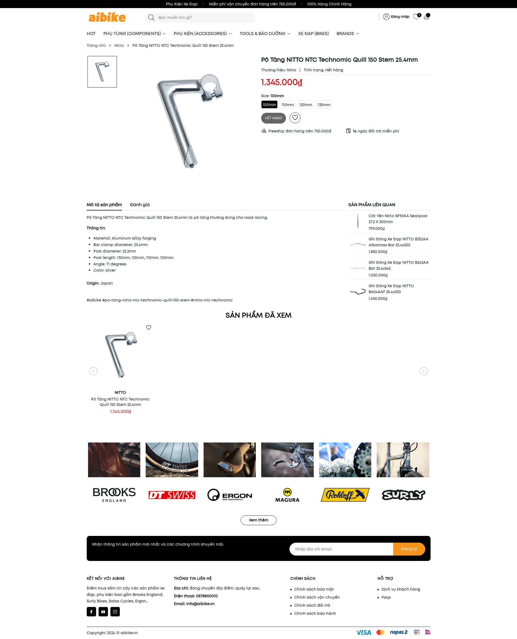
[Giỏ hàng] (427, 16)
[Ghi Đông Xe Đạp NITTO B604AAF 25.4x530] (358, 291)
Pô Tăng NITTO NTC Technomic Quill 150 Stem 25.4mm (120, 401)
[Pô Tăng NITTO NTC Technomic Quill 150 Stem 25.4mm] (120, 355)
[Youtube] (103, 611)
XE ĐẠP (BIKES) (313, 33)
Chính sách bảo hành (315, 613)
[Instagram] (115, 611)
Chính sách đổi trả (312, 605)
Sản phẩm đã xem (259, 315)
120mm (305, 104)
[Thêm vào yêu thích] (295, 118)
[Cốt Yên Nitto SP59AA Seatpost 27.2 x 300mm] (358, 221)
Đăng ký (409, 549)
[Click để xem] (189, 123)
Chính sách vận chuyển (317, 597)
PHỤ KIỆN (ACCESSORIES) (201, 33)
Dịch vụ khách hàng (401, 589)
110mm (288, 104)
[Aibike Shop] (113, 17)
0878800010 (207, 596)
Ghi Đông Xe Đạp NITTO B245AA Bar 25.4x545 (399, 265)
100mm (269, 104)
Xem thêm (258, 520)
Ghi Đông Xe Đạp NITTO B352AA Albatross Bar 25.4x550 (398, 242)
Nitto (291, 70)
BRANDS (346, 33)
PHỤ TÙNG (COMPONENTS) (132, 33)
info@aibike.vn (200, 603)
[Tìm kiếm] (151, 17)
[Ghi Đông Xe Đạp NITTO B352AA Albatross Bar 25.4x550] (358, 244)
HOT (91, 33)
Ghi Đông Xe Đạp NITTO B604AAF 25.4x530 (391, 288)
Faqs (386, 597)
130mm (324, 104)
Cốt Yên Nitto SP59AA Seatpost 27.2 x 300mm (398, 218)
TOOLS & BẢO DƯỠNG (263, 33)
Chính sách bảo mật (314, 589)
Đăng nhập (400, 16)
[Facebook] (91, 611)
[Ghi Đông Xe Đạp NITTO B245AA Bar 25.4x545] (358, 267)
